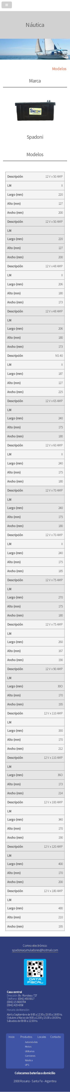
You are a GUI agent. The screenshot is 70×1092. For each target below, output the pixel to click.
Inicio (12, 1037)
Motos (28, 1046)
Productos (26, 1037)
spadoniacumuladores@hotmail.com (35, 950)
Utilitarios (30, 1051)
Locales (42, 1037)
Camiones (30, 1055)
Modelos (59, 68)
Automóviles (31, 1042)
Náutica (29, 1060)
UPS (27, 1064)
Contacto (55, 1037)
